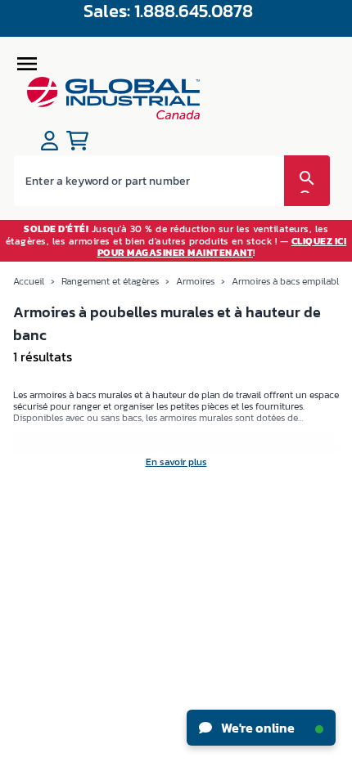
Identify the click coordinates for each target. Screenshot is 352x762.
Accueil (28, 281)
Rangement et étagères (110, 281)
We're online (257, 727)
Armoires (195, 281)
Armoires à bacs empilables (290, 281)
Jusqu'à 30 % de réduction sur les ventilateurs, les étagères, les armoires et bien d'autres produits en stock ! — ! (176, 241)
